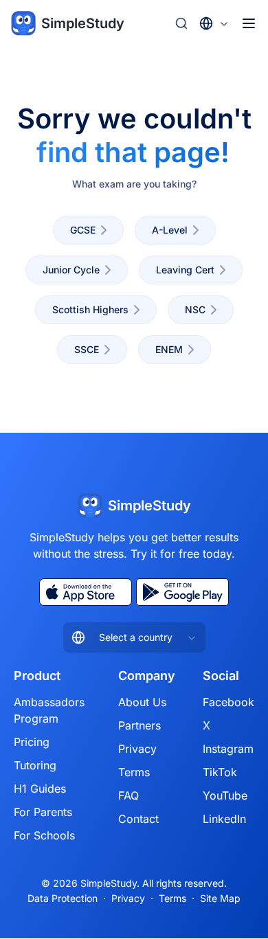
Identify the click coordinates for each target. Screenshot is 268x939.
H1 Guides (40, 788)
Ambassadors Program (49, 710)
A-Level (170, 230)
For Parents (43, 812)
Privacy (137, 749)
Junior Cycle (71, 269)
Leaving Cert (185, 269)
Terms (134, 772)
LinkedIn (224, 819)
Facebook (228, 702)
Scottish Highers (90, 309)
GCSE (83, 230)
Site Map (220, 898)
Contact (138, 819)
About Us (142, 702)
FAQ (128, 795)
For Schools (44, 835)
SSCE (86, 349)
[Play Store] (182, 592)
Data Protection (62, 898)
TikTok (220, 772)
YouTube (225, 795)
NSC (195, 309)
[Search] (181, 23)
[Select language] (214, 23)
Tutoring (35, 765)
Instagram (228, 749)
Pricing (31, 742)
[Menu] (249, 23)
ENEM (169, 349)
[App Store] (85, 592)
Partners (139, 725)
